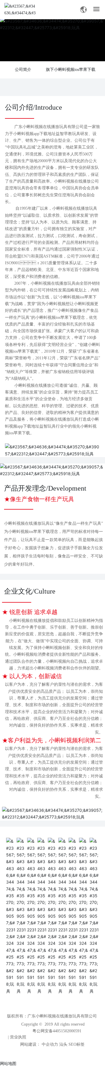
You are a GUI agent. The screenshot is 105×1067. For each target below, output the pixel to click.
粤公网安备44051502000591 (56, 1031)
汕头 (63, 1044)
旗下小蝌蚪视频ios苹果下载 (70, 69)
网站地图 (8, 1063)
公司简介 (23, 69)
